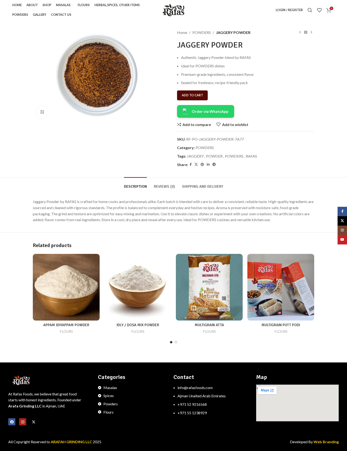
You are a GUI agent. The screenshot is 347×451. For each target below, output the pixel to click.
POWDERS (201, 32)
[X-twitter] (33, 421)
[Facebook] (11, 421)
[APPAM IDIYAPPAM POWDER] (66, 287)
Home (182, 32)
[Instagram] (22, 421)
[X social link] (196, 164)
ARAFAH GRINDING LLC (72, 441)
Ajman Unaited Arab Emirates (202, 396)
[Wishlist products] (319, 10)
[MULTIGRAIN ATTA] (209, 287)
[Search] (310, 10)
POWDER (214, 156)
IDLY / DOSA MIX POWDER (138, 325)
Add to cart (192, 95)
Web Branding (326, 441)
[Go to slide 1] (171, 342)
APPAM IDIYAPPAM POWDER (66, 325)
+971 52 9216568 (192, 404)
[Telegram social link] (214, 164)
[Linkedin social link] (208, 164)
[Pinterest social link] (202, 164)
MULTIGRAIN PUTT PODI (281, 325)
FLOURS (66, 331)
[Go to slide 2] (176, 342)
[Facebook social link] (190, 164)
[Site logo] (173, 9)
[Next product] (311, 32)
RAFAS (251, 156)
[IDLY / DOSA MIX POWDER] (137, 287)
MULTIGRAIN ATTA (209, 325)
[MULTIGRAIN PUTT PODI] (280, 287)
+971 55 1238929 (192, 412)
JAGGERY (195, 156)
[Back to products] (306, 32)
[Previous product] (300, 32)
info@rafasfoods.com (195, 387)
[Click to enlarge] (42, 112)
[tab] (135, 184)
